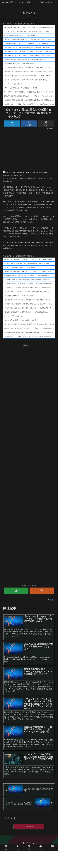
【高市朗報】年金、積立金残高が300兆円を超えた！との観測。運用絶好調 (27, 47)
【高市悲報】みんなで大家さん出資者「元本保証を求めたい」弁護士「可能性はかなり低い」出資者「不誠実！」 (29, 55)
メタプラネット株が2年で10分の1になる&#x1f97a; (19, 35)
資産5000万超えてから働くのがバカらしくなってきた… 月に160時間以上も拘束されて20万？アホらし (29, 27)
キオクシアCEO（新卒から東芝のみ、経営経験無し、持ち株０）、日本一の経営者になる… (29, 92)
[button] (52, 465)
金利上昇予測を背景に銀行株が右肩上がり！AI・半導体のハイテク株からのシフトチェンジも (29, 96)
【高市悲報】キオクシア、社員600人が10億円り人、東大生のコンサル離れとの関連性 (29, 51)
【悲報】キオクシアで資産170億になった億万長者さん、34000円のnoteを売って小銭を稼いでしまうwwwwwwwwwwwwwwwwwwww (29, 104)
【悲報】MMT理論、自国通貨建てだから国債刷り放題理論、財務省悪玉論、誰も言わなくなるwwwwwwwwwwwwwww (29, 100)
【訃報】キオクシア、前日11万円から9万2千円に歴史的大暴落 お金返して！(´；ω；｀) (29, 59)
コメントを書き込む (29, 827)
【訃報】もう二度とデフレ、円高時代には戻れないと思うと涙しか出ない (26, 80)
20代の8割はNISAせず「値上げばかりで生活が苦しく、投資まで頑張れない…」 (28, 43)
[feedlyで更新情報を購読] (16, 591)
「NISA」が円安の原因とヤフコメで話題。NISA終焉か (20, 88)
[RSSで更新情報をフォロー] (42, 591)
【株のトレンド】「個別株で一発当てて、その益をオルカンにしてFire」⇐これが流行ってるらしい (29, 71)
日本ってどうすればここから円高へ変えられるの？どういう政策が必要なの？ (27, 75)
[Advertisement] (29, 149)
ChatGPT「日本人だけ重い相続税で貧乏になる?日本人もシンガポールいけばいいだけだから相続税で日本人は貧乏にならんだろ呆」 (29, 39)
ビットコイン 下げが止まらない (13, 84)
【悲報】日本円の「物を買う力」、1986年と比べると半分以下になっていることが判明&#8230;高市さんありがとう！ (29, 67)
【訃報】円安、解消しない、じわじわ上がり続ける (19, 63)
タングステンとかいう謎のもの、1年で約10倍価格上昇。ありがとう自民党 (27, 31)
